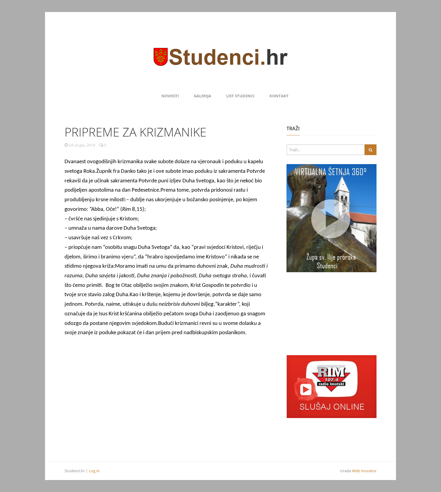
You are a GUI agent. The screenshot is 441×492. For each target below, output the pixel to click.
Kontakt (279, 96)
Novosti (170, 96)
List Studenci (240, 96)
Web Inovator (364, 470)
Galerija (202, 96)
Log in (94, 470)
